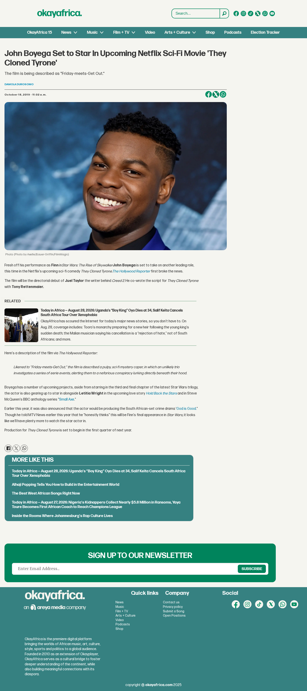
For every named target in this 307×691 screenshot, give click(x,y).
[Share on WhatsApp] (223, 94)
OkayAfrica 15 (39, 32)
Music (92, 32)
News (66, 32)
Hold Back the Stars (161, 393)
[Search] (224, 13)
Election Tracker (265, 32)
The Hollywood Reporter (131, 271)
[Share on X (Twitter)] (215, 94)
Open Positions (174, 615)
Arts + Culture (177, 32)
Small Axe (66, 399)
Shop (210, 32)
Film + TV (121, 32)
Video (150, 32)
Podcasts (232, 32)
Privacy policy (173, 607)
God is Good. (186, 409)
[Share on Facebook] (208, 94)
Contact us (171, 602)
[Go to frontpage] (59, 13)
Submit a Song (173, 611)
